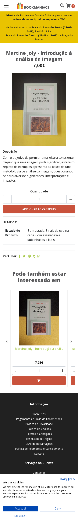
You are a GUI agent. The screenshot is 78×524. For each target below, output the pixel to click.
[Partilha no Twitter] (24, 256)
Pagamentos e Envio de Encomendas (39, 419)
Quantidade (39, 191)
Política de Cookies (39, 429)
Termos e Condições (39, 434)
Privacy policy (67, 479)
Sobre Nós (39, 414)
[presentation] (6, 341)
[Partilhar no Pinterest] (29, 256)
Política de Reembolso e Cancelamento (39, 448)
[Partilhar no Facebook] (19, 256)
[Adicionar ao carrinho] (39, 380)
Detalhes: (10, 222)
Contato (39, 453)
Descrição (10, 151)
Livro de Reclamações (39, 443)
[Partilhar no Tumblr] (34, 256)
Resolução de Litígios (39, 439)
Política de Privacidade (39, 424)
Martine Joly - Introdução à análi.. (39, 349)
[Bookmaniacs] (33, 6)
